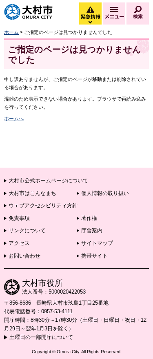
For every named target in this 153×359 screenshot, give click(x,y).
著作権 (89, 218)
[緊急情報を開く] (90, 22)
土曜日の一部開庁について (41, 337)
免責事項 (19, 218)
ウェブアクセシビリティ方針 (43, 205)
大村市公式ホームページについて (48, 180)
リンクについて (27, 230)
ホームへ (14, 118)
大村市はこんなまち (32, 193)
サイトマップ (97, 243)
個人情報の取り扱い (105, 193)
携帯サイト (94, 256)
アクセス (19, 243)
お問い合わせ (24, 256)
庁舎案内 (91, 230)
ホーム (11, 32)
